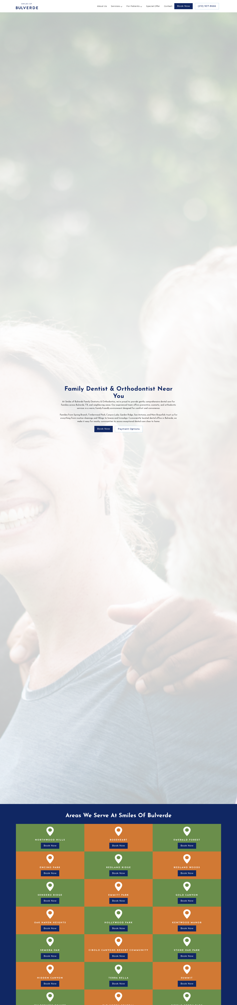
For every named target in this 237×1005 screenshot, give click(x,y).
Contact (168, 6)
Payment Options (129, 429)
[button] (116, 6)
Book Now (183, 6)
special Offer (153, 6)
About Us (102, 6)
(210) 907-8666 (207, 6)
